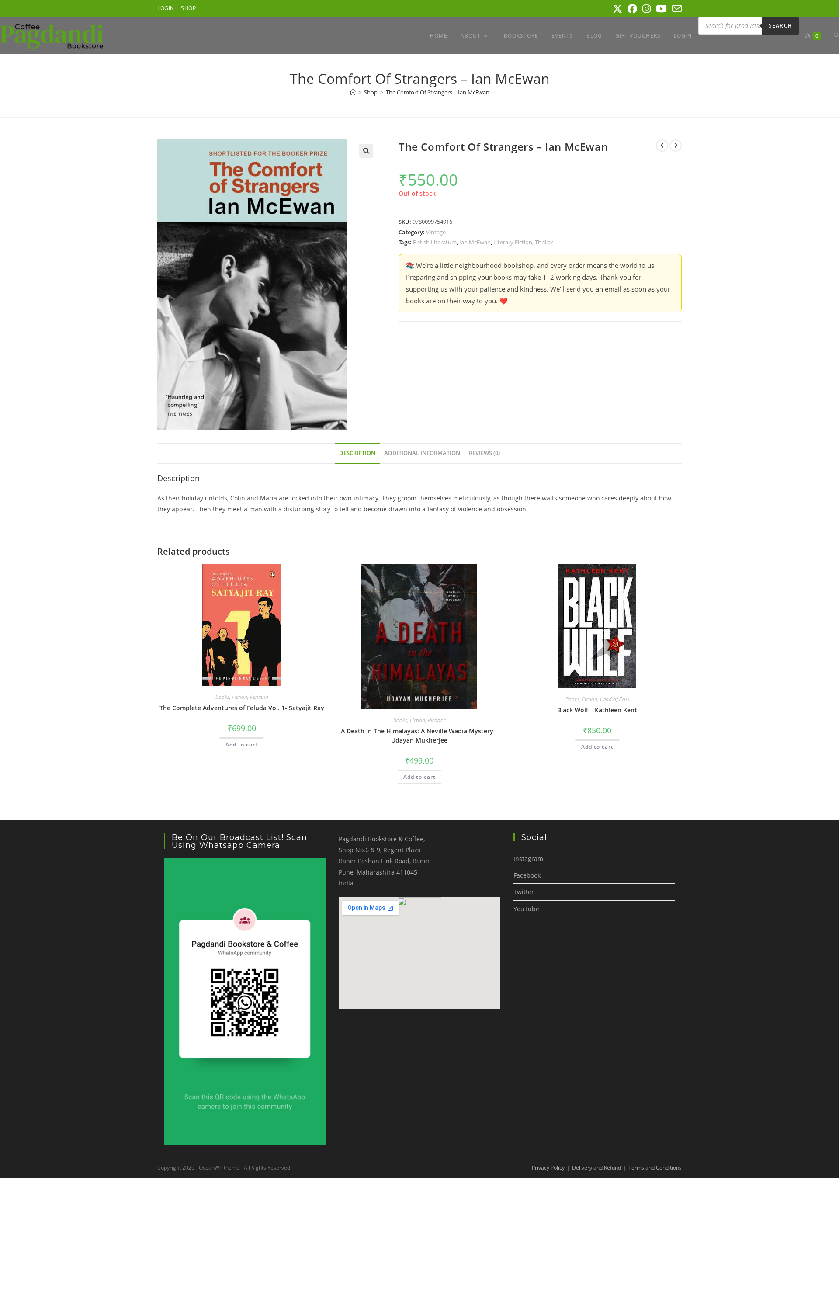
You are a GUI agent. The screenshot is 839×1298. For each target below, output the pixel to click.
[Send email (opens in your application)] (675, 9)
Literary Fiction (512, 242)
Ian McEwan (475, 242)
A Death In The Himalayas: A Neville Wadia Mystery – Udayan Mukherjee (419, 735)
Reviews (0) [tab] (484, 453)
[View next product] (675, 145)
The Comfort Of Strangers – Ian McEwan (437, 92)
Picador (436, 720)
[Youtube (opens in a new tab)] (661, 9)
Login (165, 8)
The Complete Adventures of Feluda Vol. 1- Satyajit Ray (241, 708)
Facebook (527, 875)
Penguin (259, 697)
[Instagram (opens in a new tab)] (646, 9)
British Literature (435, 242)
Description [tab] (357, 453)
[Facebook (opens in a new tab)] (632, 9)
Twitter (523, 892)
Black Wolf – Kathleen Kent (597, 710)
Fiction (239, 697)
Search (780, 25)
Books (222, 697)
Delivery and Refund (596, 1167)
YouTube (526, 909)
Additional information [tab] (422, 453)
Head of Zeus (614, 699)
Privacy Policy (548, 1167)
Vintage (436, 232)
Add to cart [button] (241, 744)
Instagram (528, 858)
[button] (366, 151)
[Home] (353, 92)
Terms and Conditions (655, 1167)
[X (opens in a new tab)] (617, 9)
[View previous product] (662, 145)
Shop (188, 8)
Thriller (544, 242)
